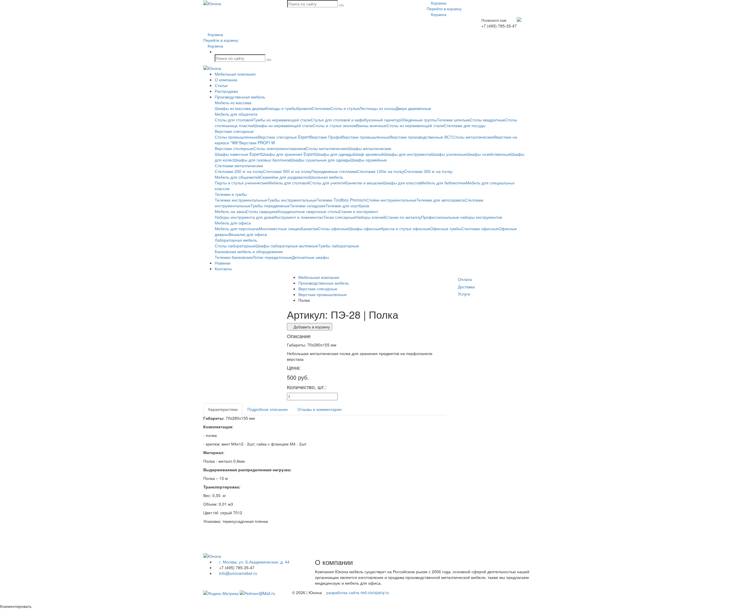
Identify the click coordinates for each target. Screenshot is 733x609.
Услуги (464, 294)
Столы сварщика (261, 211)
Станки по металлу (403, 217)
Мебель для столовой (288, 183)
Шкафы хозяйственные (488, 154)
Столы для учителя (327, 183)
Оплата (465, 279)
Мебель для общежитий (237, 177)
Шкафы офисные (364, 228)
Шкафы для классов (402, 183)
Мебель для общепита (236, 114)
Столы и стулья (344, 108)
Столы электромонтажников (279, 148)
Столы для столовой (234, 120)
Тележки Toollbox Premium (341, 200)
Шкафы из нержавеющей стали (283, 125)
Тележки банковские (234, 257)
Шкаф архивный (368, 154)
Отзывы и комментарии (319, 409)
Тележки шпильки (453, 120)
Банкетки (309, 228)
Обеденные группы (419, 120)
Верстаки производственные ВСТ (421, 137)
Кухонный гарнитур (382, 120)
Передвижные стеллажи (334, 171)
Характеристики (223, 409)
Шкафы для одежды (334, 154)
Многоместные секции (280, 228)
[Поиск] (341, 5)
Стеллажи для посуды (464, 125)
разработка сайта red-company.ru (357, 592)
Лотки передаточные (272, 257)
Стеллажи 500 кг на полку (287, 171)
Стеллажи (321, 108)
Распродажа (226, 91)
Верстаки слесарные (234, 131)
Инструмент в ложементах (298, 217)
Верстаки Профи (325, 137)
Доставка (466, 286)
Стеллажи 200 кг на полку (239, 171)
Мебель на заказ (230, 211)
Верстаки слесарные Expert (284, 137)
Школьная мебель (326, 177)
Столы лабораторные (235, 246)
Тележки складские (308, 205)
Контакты (223, 268)
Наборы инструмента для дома (244, 217)
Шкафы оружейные (368, 160)
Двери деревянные (413, 108)
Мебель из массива (233, 102)
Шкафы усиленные (449, 154)
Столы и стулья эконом (334, 125)
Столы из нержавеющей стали (415, 125)
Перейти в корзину (444, 8)
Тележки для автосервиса (440, 200)
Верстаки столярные (234, 148)
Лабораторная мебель (236, 240)
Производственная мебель (240, 97)
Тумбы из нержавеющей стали (282, 120)
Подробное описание (267, 409)
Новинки (222, 263)
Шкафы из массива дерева (240, 108)
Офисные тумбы (445, 228)
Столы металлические (473, 137)
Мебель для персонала (237, 228)
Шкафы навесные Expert (238, 154)
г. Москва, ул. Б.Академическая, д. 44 (253, 562)
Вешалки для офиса (248, 234)
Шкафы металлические (369, 148)
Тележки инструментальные (241, 200)
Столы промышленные (236, 137)
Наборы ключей (370, 217)
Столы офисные (333, 228)
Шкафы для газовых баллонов (261, 160)
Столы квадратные (487, 120)
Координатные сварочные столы (308, 211)
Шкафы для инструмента (407, 154)
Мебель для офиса (233, 223)
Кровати (304, 108)
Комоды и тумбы (281, 108)
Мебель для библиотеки (443, 183)
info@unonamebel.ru (237, 573)
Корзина (438, 3)
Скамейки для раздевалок (284, 177)
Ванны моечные (371, 125)
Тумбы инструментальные (292, 200)
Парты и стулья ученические (241, 183)
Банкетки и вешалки (364, 183)
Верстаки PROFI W (257, 142)
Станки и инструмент (358, 211)
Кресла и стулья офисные (405, 228)
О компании (226, 79)
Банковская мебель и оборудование (249, 251)
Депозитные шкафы (310, 257)
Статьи (221, 85)
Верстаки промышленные (365, 137)
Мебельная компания (235, 74)
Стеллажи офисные (479, 228)
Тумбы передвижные (270, 205)
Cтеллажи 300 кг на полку (428, 171)
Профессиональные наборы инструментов (461, 217)
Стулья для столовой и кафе (337, 120)
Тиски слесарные (339, 217)
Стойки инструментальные (391, 200)
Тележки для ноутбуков (347, 205)
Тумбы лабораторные (338, 246)
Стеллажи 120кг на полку (380, 171)
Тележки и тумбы (231, 194)
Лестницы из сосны (377, 108)
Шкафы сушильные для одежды (320, 160)
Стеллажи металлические (239, 165)
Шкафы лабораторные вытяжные (286, 246)
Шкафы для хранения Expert (288, 154)
